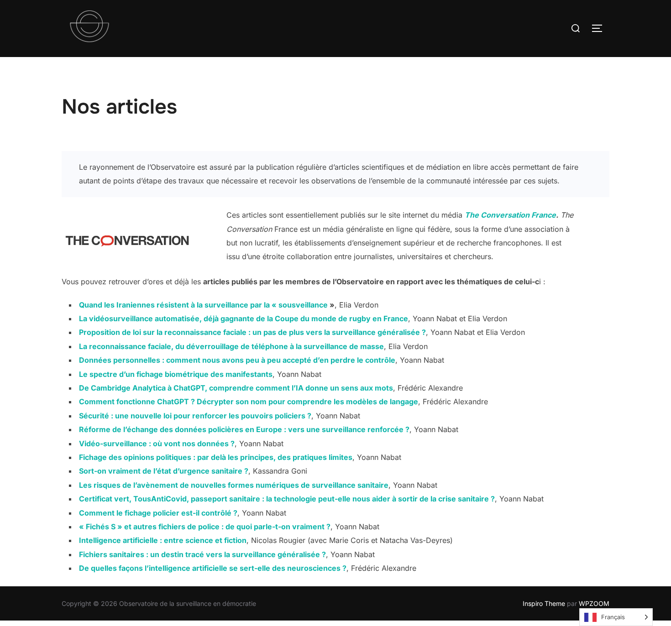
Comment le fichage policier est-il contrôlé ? (158, 512)
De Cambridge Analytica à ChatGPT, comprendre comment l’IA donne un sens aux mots (236, 387)
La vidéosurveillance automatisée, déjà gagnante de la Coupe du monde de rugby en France (243, 318)
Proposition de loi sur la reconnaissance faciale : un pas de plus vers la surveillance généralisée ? (252, 332)
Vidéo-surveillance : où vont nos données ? (157, 443)
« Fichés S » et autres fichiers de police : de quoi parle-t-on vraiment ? (204, 526)
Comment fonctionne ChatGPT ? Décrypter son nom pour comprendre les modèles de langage (248, 401)
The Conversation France (510, 214)
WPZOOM (594, 603)
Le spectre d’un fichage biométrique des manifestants (176, 374)
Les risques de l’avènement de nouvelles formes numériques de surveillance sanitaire (233, 485)
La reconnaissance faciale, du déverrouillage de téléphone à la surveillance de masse (231, 346)
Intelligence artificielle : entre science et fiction (162, 540)
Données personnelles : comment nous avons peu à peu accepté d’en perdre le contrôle (237, 360)
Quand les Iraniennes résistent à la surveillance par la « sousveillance (204, 304)
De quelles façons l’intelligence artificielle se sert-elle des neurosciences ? (212, 568)
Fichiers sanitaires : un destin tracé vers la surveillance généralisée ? (202, 554)
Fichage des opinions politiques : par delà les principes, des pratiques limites (215, 457)
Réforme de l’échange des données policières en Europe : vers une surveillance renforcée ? (244, 429)
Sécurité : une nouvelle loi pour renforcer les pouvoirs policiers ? (195, 415)
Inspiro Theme (544, 603)
